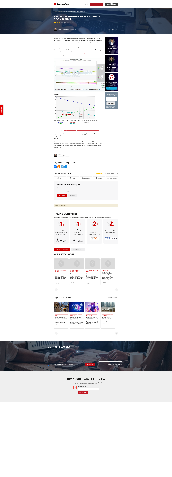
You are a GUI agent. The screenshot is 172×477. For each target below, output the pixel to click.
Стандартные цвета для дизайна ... (92, 271)
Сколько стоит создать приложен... (107, 314)
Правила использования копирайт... (61, 271)
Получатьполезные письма (111, 4)
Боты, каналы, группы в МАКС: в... (76, 314)
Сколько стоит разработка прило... (61, 314)
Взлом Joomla (105, 270)
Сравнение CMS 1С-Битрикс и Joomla (75, 271)
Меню (1, 111)
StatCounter (86, 53)
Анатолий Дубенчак (63, 29)
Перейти (112, 88)
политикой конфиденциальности (63, 365)
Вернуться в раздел (112, 253)
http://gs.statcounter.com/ (70, 130)
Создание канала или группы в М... (91, 314)
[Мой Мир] (65, 166)
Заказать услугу (96, 4)
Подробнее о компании (62, 249)
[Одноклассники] (58, 166)
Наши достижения (77, 249)
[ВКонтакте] (55, 166)
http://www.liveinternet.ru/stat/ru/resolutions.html (88, 130)
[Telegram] (62, 166)
